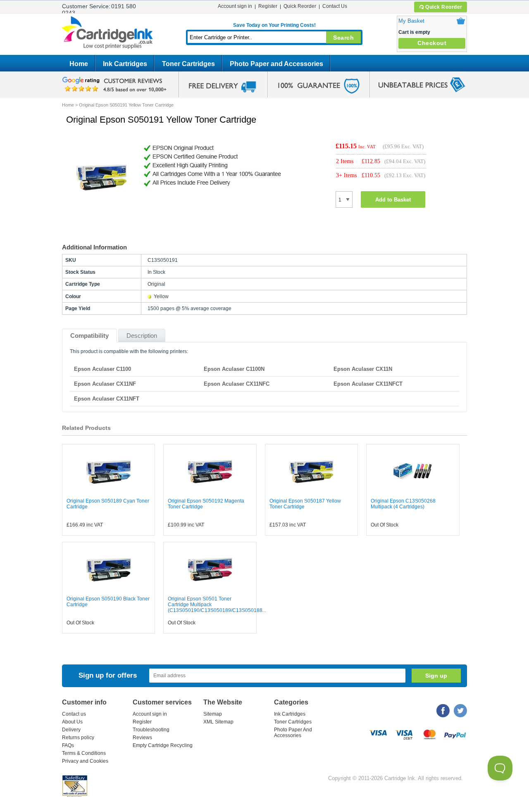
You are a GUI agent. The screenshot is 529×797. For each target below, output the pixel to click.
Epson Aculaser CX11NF (105, 384)
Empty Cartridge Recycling (163, 745)
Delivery (71, 730)
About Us (72, 722)
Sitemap (212, 714)
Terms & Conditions (84, 753)
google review (115, 84)
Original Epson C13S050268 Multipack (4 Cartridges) (403, 504)
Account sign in (235, 6)
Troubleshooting (151, 730)
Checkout (431, 43)
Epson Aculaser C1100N (234, 369)
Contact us (74, 714)
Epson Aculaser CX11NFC (236, 384)
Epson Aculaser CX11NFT (106, 399)
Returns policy (78, 737)
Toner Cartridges (188, 63)
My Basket (411, 21)
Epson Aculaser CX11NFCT (368, 384)
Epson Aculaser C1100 (102, 369)
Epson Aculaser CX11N (363, 369)
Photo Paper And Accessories (293, 732)
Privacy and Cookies (85, 761)
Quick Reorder (443, 7)
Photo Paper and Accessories (276, 63)
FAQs (68, 745)
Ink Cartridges (125, 63)
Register (267, 6)
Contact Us (334, 6)
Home (78, 63)
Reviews (142, 737)
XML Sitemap (218, 722)
